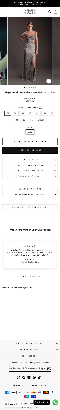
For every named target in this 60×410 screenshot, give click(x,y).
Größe (28, 107)
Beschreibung (30, 160)
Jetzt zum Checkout (30, 150)
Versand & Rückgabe (30, 176)
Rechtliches (29, 356)
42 (37, 113)
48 (17, 119)
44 (45, 113)
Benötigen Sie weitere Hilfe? (30, 207)
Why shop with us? (30, 189)
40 (30, 113)
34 (8, 113)
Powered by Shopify (30, 408)
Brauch (41, 119)
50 (24, 119)
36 (15, 113)
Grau (30, 131)
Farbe (30, 127)
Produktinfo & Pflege (30, 165)
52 (31, 119)
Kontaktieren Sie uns (29, 343)
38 (23, 113)
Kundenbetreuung (29, 350)
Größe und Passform (30, 171)
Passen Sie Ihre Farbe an (30, 194)
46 (52, 113)
